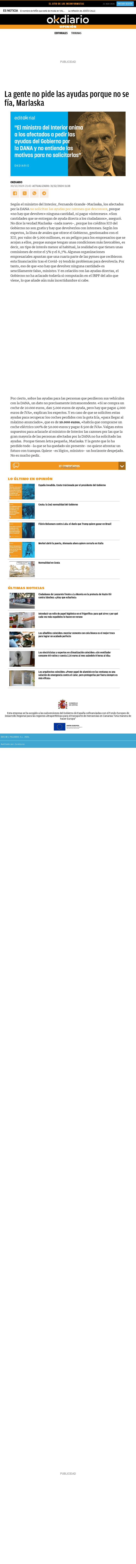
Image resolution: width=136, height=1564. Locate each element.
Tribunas (76, 33)
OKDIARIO (16, 182)
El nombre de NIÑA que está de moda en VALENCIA (45, 11)
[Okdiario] (68, 19)
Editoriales (61, 33)
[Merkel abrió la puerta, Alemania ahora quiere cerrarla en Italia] (22, 550)
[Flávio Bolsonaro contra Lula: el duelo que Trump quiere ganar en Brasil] (22, 530)
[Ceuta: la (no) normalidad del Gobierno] (22, 511)
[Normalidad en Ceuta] (22, 569)
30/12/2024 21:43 (20, 186)
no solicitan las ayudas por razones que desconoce (68, 209)
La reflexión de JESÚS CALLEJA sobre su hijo (89, 11)
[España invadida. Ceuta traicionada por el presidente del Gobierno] (22, 491)
